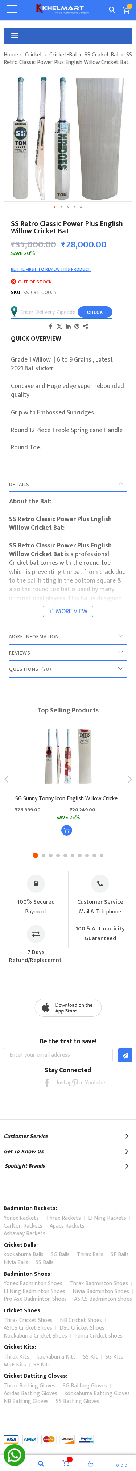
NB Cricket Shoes (81, 1320)
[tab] (68, 484)
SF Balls (120, 1254)
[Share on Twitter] (59, 326)
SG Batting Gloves (85, 1386)
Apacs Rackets (67, 1226)
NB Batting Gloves (26, 1401)
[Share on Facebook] (50, 326)
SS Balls (45, 1262)
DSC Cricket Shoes (81, 1328)
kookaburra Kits (56, 1357)
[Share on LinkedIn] (68, 326)
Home (11, 55)
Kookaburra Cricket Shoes (35, 1336)
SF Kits (42, 1365)
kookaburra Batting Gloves (97, 1393)
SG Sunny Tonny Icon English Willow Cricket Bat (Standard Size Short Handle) (68, 799)
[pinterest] (75, 1082)
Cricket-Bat (63, 55)
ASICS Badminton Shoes (103, 1299)
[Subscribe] (125, 1055)
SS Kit (90, 1357)
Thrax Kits (16, 1357)
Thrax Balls (90, 1254)
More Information (34, 636)
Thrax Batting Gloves (29, 1386)
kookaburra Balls (24, 1254)
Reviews (19, 653)
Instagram (61, 1082)
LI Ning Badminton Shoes (34, 1291)
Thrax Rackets (63, 1218)
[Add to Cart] (66, 830)
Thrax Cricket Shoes (28, 1320)
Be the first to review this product (51, 269)
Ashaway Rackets (24, 1233)
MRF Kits (15, 1365)
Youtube (89, 1082)
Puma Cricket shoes (98, 1336)
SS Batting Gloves (77, 1401)
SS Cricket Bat (102, 55)
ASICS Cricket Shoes (28, 1328)
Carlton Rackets (23, 1226)
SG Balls (60, 1254)
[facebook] (46, 1082)
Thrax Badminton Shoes (99, 1283)
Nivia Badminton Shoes (101, 1291)
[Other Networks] (85, 326)
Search (112, 10)
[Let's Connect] (14, 1464)
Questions (29, 669)
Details (19, 484)
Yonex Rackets (21, 1218)
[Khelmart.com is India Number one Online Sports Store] (63, 10)
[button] (55, 207)
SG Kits (114, 1357)
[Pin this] (77, 326)
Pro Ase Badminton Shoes (35, 1299)
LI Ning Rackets (107, 1218)
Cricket (33, 55)
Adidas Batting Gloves (30, 1393)
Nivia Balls (16, 1262)
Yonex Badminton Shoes (33, 1283)
